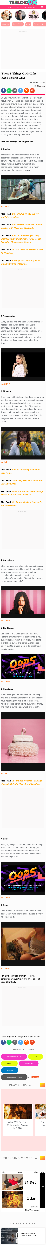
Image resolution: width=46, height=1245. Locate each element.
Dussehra (10, 1070)
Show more (35, 1077)
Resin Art (9, 7)
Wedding (5, 24)
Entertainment (32, 7)
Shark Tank (18, 24)
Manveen (41, 86)
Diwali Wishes (29, 1063)
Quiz (19, 7)
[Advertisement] (23, 50)
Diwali (35, 1056)
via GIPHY (5, 206)
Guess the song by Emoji (14, 1077)
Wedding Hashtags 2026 (14, 1056)
